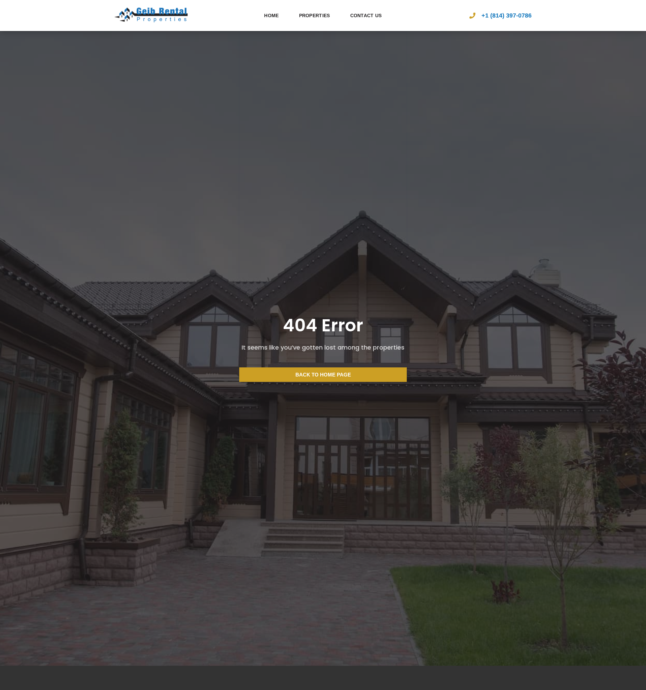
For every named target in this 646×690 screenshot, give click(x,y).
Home (271, 15)
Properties (314, 15)
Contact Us (366, 15)
